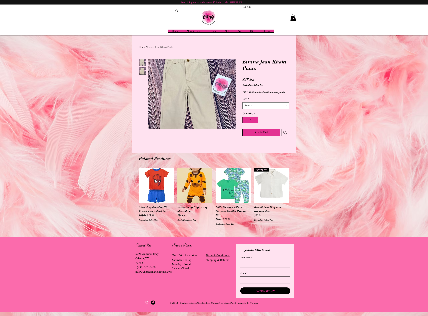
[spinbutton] (250, 120)
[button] (293, 17)
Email (243, 273)
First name (246, 257)
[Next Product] (294, 185)
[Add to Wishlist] (285, 132)
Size (245, 99)
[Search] (176, 11)
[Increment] (255, 120)
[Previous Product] (134, 185)
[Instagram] (146, 302)
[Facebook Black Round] (153, 302)
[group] (214, 197)
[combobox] (265, 105)
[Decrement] (245, 120)
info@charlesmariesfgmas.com (153, 271)
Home (142, 47)
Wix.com (254, 302)
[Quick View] (156, 185)
